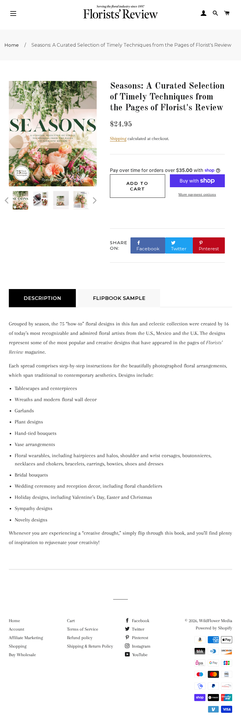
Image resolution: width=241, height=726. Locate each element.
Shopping (17, 646)
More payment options (197, 194)
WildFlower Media (215, 620)
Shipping (118, 138)
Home (11, 45)
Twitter (137, 629)
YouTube (139, 654)
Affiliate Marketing (26, 637)
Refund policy (80, 637)
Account (16, 629)
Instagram (140, 646)
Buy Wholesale (22, 654)
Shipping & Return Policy (90, 646)
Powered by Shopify (214, 628)
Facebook (140, 620)
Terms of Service (82, 629)
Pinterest (139, 637)
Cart (71, 620)
